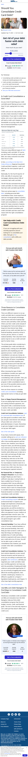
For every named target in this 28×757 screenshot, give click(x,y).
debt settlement (12, 560)
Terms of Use (17, 722)
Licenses (16, 731)
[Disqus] (14, 692)
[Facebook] (9, 714)
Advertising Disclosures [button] (7, 742)
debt (24, 150)
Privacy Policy (17, 724)
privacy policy (7, 753)
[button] (1, 1)
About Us (3, 722)
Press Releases (5, 726)
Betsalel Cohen (7, 30)
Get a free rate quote (7, 431)
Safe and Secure (18, 728)
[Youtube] (12, 714)
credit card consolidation (9, 391)
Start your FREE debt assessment (11, 90)
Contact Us (3, 724)
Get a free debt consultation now (11, 584)
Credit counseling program (9, 499)
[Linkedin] (19, 714)
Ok (25, 755)
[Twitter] (15, 714)
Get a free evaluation (14, 59)
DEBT (2, 4)
